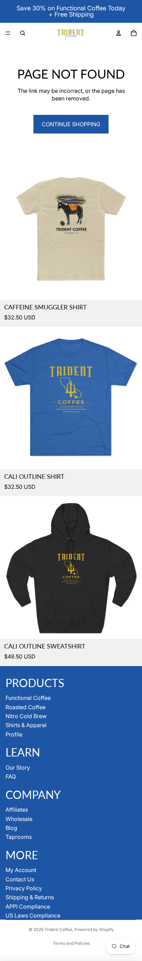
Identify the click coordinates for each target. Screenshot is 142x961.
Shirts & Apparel (26, 725)
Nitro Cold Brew (26, 716)
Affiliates (17, 809)
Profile (14, 734)
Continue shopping (71, 124)
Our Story (18, 767)
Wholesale (19, 818)
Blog (11, 827)
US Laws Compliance (33, 915)
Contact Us (20, 879)
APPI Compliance (28, 906)
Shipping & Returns (30, 897)
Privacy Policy (24, 888)
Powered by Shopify (94, 929)
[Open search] (22, 33)
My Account (21, 869)
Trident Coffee (58, 929)
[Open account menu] (118, 33)
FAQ (11, 776)
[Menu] (8, 33)
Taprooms (19, 836)
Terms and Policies (71, 943)
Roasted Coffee (25, 707)
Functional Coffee (28, 697)
